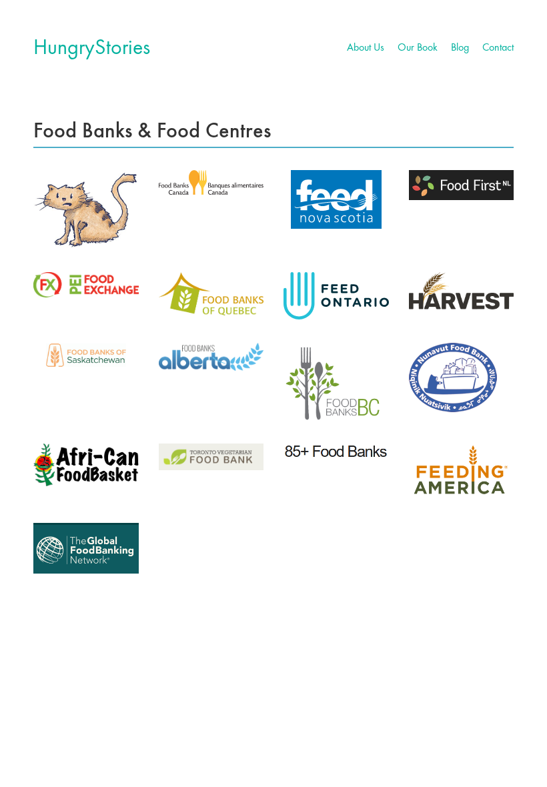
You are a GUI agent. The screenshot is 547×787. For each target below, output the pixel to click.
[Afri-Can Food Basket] (86, 465)
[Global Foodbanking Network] (86, 548)
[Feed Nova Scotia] (336, 199)
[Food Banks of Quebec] (211, 294)
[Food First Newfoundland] (461, 185)
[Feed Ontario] (336, 295)
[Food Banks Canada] (211, 182)
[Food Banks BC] (336, 381)
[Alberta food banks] (211, 357)
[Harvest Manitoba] (461, 291)
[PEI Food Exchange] (86, 285)
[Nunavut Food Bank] (453, 377)
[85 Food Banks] (336, 452)
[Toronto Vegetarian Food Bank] (211, 457)
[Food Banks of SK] (86, 355)
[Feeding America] (461, 472)
